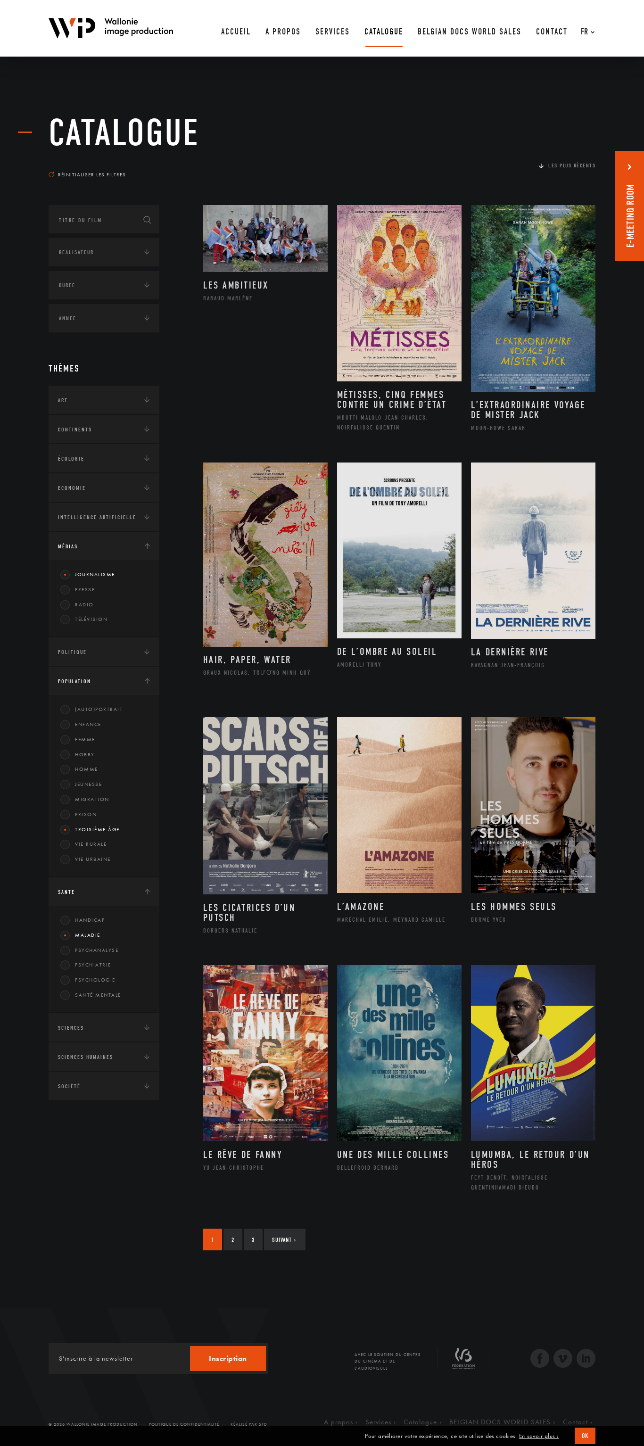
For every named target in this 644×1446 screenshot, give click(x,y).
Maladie (87, 935)
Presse (85, 589)
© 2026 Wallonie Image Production (93, 1424)
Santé (66, 892)
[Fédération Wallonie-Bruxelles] (463, 1362)
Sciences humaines (85, 1057)
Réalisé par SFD (249, 1424)
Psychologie (95, 979)
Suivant (284, 1239)
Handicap (90, 920)
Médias (68, 546)
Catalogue (124, 133)
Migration (92, 799)
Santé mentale (98, 995)
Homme (86, 769)
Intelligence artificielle (97, 517)
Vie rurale (91, 844)
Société (69, 1086)
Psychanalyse (96, 950)
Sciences (71, 1028)
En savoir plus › (539, 1436)
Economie (72, 488)
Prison (86, 814)
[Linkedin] (586, 1359)
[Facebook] (539, 1359)
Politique (72, 652)
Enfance (88, 724)
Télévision (91, 619)
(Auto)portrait (99, 709)
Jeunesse (88, 784)
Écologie (71, 458)
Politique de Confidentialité (184, 1424)
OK (585, 1436)
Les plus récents (571, 165)
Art (63, 400)
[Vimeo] (562, 1359)
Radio (84, 604)
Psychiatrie (93, 964)
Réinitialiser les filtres (92, 174)
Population (74, 681)
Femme (85, 739)
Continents (75, 429)
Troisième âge (97, 829)
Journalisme (95, 574)
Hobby (85, 754)
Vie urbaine (93, 859)
